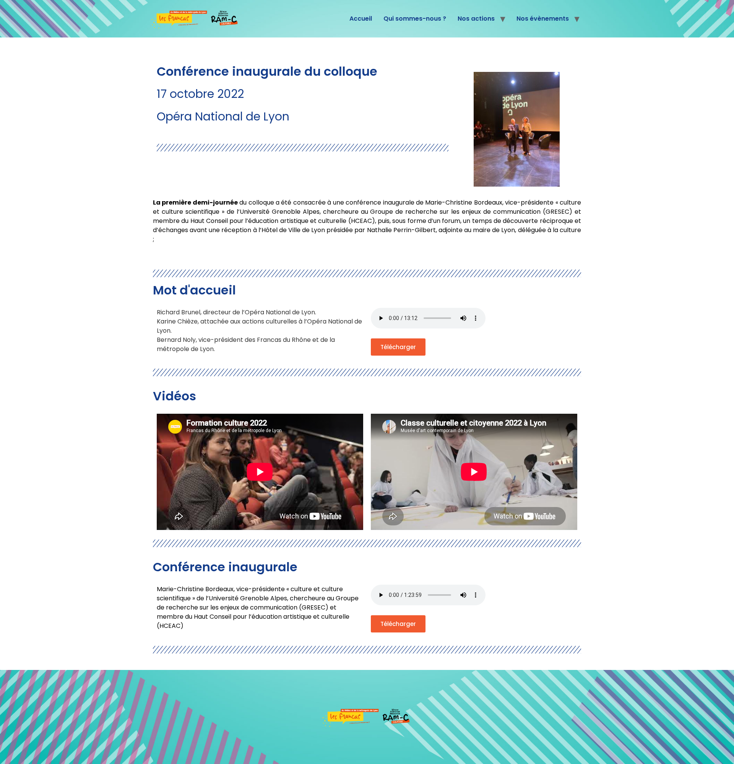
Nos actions (476, 18)
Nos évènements (542, 18)
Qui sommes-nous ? (414, 18)
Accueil (360, 18)
